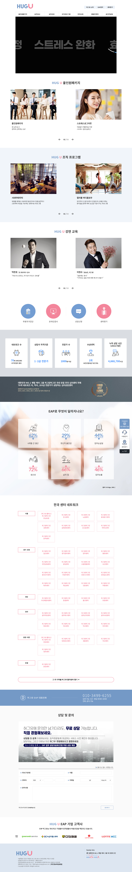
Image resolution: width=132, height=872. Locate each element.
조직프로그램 (66, 14)
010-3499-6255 (97, 695)
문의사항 (24, 788)
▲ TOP (124, 451)
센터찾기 (110, 7)
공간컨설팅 (109, 14)
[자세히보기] (31, 807)
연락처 (23, 780)
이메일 (71, 780)
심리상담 (52, 14)
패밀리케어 (95, 14)
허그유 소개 (89, 7)
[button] (60, 139)
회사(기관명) (25, 773)
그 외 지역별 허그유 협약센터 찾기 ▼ (66, 679)
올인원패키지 (22, 14)
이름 (70, 773)
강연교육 (80, 14)
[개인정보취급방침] (56, 864)
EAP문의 (100, 7)
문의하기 (107, 807)
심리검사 (37, 14)
